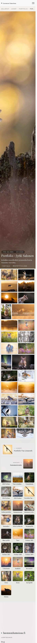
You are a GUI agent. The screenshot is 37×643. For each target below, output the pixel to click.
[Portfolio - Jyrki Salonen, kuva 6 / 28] (26, 298)
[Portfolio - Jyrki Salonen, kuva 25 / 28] (9, 422)
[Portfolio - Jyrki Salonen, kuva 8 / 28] (23, 311)
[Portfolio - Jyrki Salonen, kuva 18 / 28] (26, 375)
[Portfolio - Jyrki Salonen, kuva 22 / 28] (26, 399)
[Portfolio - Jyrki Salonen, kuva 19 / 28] (9, 387)
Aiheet (14, 9)
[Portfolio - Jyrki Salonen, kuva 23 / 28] (9, 410)
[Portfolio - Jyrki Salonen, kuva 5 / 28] (9, 298)
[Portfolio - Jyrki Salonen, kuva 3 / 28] (9, 286)
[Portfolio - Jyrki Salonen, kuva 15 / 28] (6, 362)
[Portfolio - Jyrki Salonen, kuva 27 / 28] (8, 433)
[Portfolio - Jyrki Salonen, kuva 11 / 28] (9, 336)
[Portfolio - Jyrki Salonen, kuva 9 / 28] (9, 325)
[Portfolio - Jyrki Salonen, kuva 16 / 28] (23, 362)
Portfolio (23, 9)
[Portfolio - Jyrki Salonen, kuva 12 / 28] (26, 336)
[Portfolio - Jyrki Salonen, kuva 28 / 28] (24, 433)
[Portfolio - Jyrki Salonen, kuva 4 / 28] (26, 286)
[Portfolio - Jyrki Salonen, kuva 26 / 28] (26, 422)
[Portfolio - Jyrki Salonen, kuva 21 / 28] (9, 399)
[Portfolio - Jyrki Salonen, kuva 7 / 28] (6, 311)
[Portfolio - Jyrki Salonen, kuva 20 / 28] (26, 387)
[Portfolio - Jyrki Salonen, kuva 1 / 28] (9, 274)
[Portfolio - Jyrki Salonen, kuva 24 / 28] (26, 410)
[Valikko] (32, 3)
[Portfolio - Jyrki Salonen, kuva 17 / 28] (9, 375)
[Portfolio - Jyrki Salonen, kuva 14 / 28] (26, 348)
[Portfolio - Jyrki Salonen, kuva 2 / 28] (26, 274)
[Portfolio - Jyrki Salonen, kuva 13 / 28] (9, 348)
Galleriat (5, 9)
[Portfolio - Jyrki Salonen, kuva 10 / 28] (26, 325)
